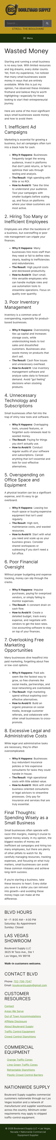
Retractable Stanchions (21, 1069)
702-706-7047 (23, 981)
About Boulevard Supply (18, 1026)
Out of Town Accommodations (22, 1016)
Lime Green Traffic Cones (22, 1064)
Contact (9, 1006)
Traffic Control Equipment (19, 1031)
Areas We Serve (14, 1011)
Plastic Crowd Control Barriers (25, 1074)
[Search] (47, 23)
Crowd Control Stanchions (20, 1036)
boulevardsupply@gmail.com (29, 985)
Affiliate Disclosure (15, 1021)
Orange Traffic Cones (20, 1059)
